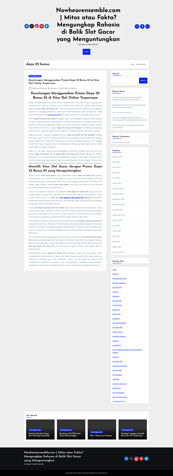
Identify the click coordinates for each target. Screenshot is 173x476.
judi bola (115, 341)
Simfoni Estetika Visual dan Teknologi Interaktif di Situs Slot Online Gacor (40, 436)
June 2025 (116, 231)
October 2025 (117, 210)
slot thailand (117, 375)
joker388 (115, 379)
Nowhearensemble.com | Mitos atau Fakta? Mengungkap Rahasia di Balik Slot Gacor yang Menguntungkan (88, 25)
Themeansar (102, 473)
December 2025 (118, 199)
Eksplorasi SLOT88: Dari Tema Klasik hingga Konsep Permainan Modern (71, 436)
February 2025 (118, 252)
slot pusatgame (118, 393)
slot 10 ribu (116, 388)
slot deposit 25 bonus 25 (71, 198)
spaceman (116, 310)
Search (115, 74)
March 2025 (117, 247)
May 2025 (116, 236)
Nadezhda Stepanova (39, 88)
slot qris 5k (116, 314)
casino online (117, 332)
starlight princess (119, 336)
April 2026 (116, 178)
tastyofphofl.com (119, 401)
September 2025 (118, 215)
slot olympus (117, 305)
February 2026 (118, 189)
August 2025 (117, 220)
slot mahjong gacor (119, 397)
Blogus (92, 473)
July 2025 (116, 226)
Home (86, 52)
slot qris (115, 292)
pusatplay (116, 319)
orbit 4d (115, 274)
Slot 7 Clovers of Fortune (122, 112)
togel (114, 270)
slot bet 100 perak (119, 323)
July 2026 (116, 162)
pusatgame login (54, 115)
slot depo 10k (117, 327)
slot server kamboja (119, 366)
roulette (115, 357)
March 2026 (117, 183)
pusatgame (116, 345)
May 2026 (116, 173)
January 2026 (117, 194)
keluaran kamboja (119, 283)
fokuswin (115, 296)
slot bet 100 (116, 301)
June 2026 (116, 167)
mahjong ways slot (119, 384)
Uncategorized (34, 76)
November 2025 (118, 204)
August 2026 (117, 157)
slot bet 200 (117, 287)
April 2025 (116, 242)
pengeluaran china (119, 278)
